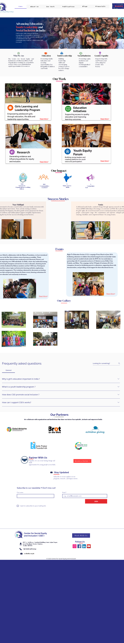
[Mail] (51, 472)
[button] (51, 7)
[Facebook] (79, 546)
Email (64, 492)
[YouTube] (89, 546)
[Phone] (20, 549)
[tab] (8, 370)
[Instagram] (74, 546)
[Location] (20, 544)
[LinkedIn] (84, 546)
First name (20, 492)
